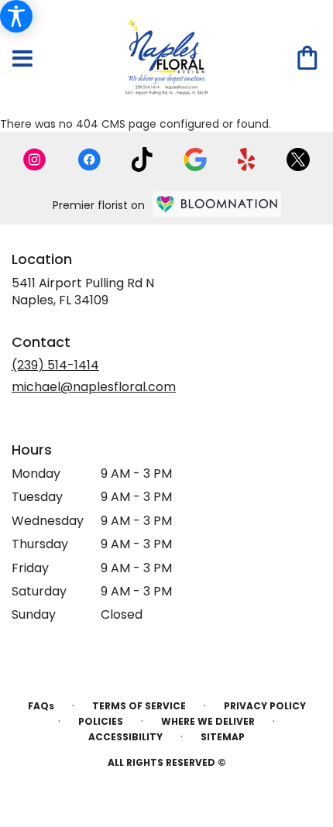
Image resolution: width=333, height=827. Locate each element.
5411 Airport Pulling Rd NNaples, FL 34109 (83, 291)
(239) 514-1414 (55, 365)
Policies (100, 721)
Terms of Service (139, 705)
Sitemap (223, 736)
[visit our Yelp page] (246, 159)
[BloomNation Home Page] (217, 204)
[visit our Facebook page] (89, 159)
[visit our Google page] (195, 159)
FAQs (41, 705)
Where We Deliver (208, 721)
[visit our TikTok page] (142, 159)
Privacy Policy (265, 705)
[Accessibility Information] (16, 16)
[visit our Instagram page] (35, 159)
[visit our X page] (298, 159)
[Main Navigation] (22, 59)
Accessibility (125, 736)
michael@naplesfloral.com (94, 387)
